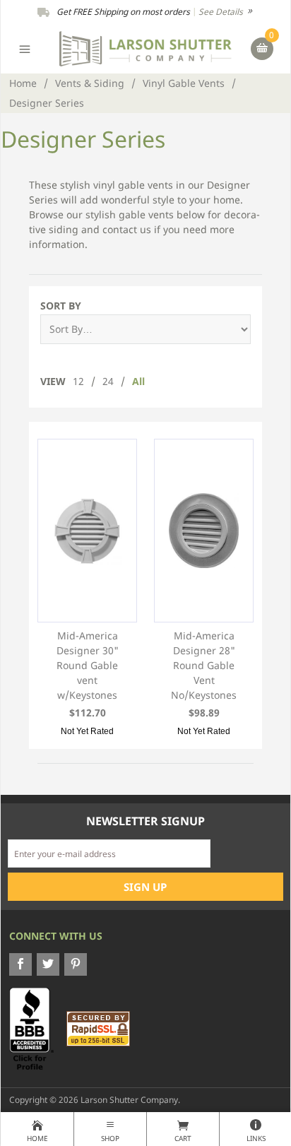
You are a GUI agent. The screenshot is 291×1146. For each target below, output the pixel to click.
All (138, 381)
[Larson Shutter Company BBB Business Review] (36, 1028)
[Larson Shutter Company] (145, 47)
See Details (221, 12)
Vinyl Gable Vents (184, 83)
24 (108, 381)
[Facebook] (20, 964)
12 (78, 381)
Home (23, 83)
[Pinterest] (75, 964)
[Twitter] (48, 964)
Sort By (60, 305)
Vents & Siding (89, 83)
